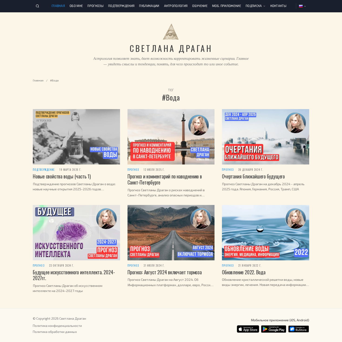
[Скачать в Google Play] (273, 329)
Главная (58, 6)
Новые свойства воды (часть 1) (62, 176)
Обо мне (76, 6)
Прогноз (133, 169)
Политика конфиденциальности (57, 326)
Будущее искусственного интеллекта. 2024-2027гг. (74, 275)
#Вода (54, 80)
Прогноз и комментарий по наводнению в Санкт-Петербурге (164, 179)
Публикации (149, 6)
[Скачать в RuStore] (298, 329)
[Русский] (302, 6)
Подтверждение (44, 169)
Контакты (278, 6)
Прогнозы (95, 6)
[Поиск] (37, 6)
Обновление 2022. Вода (243, 272)
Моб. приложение (226, 6)
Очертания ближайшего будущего (253, 176)
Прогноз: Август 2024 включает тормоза (164, 272)
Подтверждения (121, 6)
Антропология (176, 6)
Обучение (200, 6)
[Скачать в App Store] (248, 329)
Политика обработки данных (55, 332)
